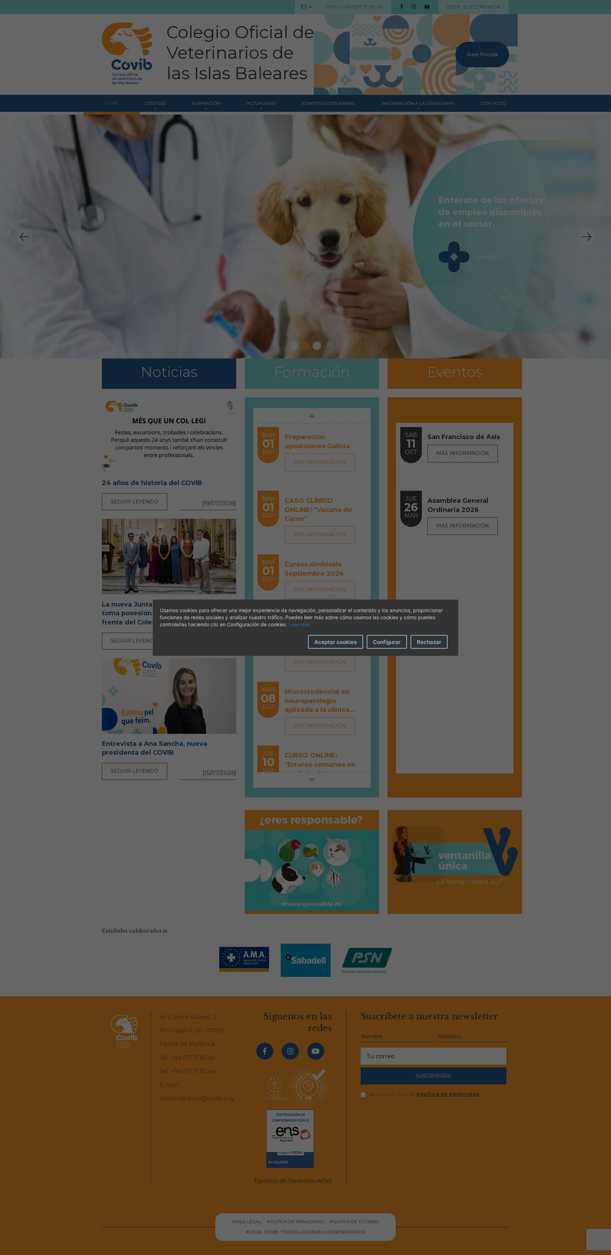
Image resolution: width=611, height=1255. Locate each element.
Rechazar (429, 641)
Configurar (387, 641)
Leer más (299, 624)
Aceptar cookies (335, 641)
